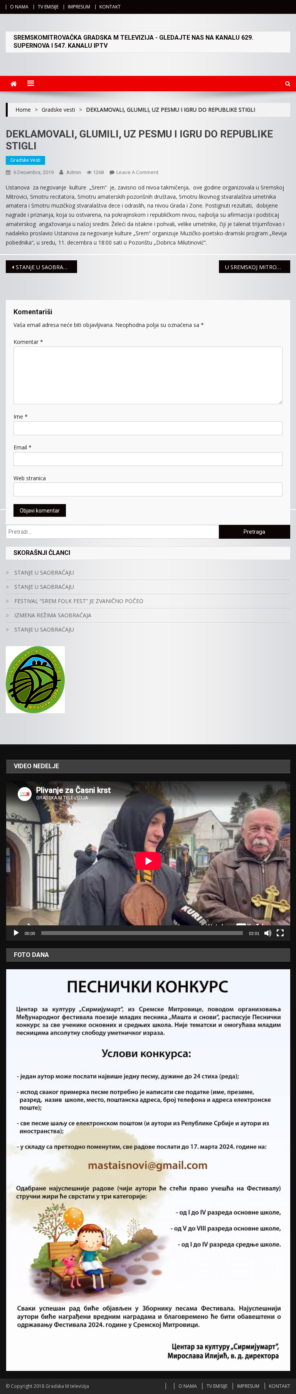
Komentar (28, 341)
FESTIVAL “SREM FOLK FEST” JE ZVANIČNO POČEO (78, 601)
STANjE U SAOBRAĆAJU (46, 267)
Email (22, 447)
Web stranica (29, 478)
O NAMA (19, 6)
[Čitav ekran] (280, 933)
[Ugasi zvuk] (268, 933)
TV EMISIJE (48, 6)
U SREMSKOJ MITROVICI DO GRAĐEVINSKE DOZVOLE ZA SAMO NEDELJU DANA (257, 267)
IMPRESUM (79, 6)
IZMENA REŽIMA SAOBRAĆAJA (52, 615)
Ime (20, 416)
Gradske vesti (25, 160)
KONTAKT (110, 6)
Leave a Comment (137, 172)
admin (73, 172)
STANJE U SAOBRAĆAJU (44, 572)
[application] (148, 861)
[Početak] (16, 933)
